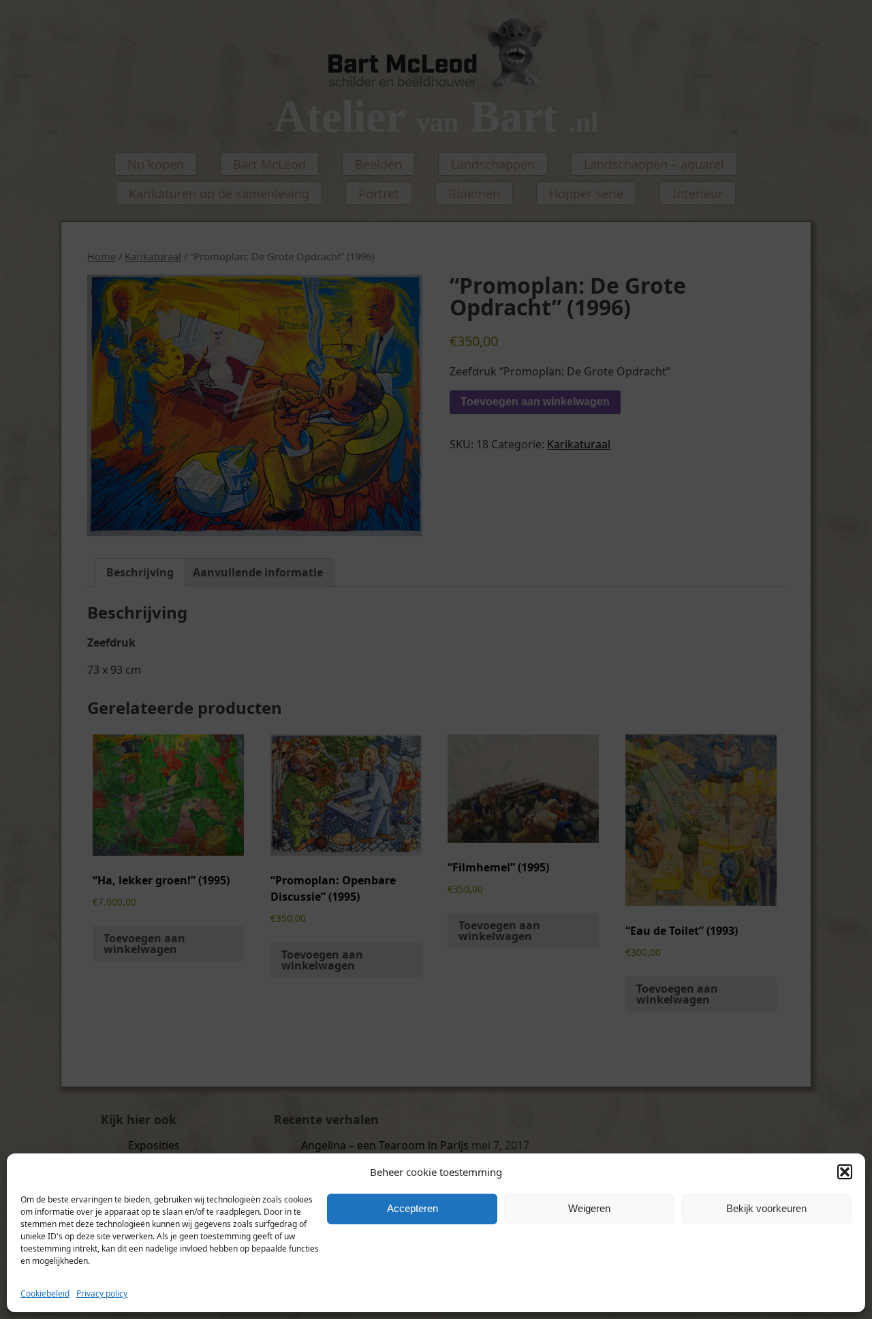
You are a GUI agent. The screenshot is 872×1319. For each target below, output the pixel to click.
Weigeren (589, 1209)
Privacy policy (101, 1293)
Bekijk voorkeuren (766, 1209)
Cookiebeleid (44, 1293)
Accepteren (412, 1209)
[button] (845, 1172)
